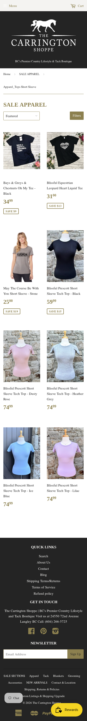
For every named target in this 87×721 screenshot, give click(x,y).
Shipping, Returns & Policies (41, 689)
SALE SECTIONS (14, 676)
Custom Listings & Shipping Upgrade (42, 696)
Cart (80, 5)
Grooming (74, 676)
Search (43, 556)
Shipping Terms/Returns (43, 581)
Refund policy (44, 593)
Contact (43, 568)
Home (6, 74)
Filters (77, 115)
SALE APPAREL (29, 74)
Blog (43, 574)
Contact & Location (64, 682)
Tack (46, 676)
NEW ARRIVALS (36, 682)
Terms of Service (43, 587)
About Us (43, 562)
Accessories (15, 682)
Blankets (58, 676)
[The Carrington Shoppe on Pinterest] (43, 632)
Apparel (34, 676)
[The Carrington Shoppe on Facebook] (31, 632)
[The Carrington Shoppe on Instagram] (55, 632)
